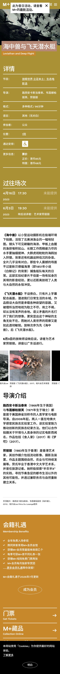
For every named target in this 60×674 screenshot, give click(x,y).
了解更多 (8, 655)
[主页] (6, 4)
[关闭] (46, 5)
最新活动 (26, 10)
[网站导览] (55, 4)
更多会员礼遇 (15, 567)
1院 (24, 134)
